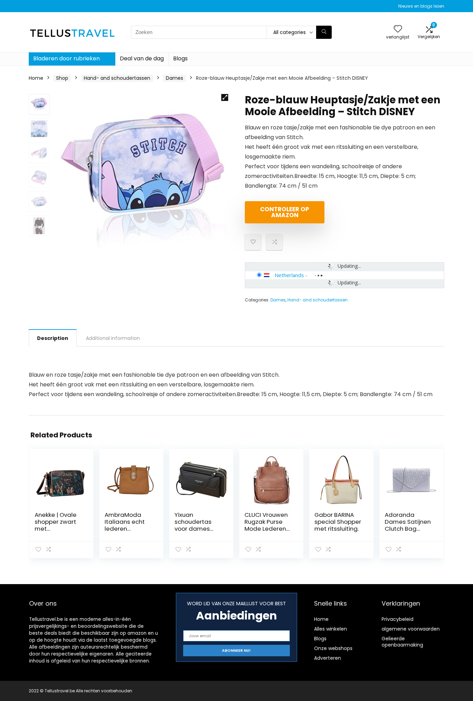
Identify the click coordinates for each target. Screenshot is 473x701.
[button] (224, 97)
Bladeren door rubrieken (66, 58)
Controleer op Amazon (284, 212)
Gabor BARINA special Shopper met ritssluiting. (337, 522)
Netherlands (289, 275)
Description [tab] (52, 338)
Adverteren (327, 658)
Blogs (180, 58)
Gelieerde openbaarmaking (402, 641)
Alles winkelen (330, 628)
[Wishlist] (398, 29)
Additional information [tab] (113, 338)
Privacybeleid (397, 619)
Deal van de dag (142, 58)
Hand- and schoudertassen (117, 78)
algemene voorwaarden (411, 628)
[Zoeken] (324, 32)
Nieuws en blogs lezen (421, 6)
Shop (62, 78)
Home (36, 78)
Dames (174, 78)
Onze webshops (333, 648)
